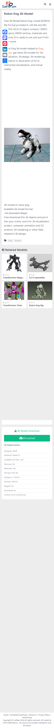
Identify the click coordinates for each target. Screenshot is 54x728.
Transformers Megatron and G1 (13, 278)
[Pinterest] (5, 43)
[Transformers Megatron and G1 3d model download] (14, 263)
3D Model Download (18, 715)
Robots (18, 240)
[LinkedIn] (5, 49)
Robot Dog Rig (36, 305)
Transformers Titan (12, 305)
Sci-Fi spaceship (37, 277)
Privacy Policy (43, 715)
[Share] (5, 61)
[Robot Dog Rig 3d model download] (40, 290)
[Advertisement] (27, 101)
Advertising (27, 717)
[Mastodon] (5, 38)
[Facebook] (5, 32)
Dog (40, 48)
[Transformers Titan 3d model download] (14, 290)
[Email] (5, 55)
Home (5, 715)
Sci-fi (7, 275)
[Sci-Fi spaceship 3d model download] (40, 263)
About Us (33, 715)
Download (29, 438)
